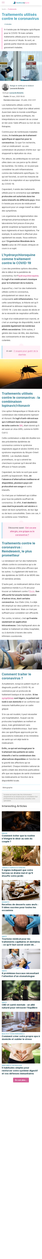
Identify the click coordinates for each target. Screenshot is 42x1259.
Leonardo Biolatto (17, 88)
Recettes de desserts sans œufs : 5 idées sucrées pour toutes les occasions (20, 907)
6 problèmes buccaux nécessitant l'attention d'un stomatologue (20, 975)
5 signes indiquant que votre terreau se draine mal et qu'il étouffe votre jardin (17, 873)
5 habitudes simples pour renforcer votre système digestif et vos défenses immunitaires (20, 1070)
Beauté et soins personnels (13, 1034)
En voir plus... (21, 1080)
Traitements (12, 9)
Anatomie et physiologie (12, 1065)
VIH (21, 425)
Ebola (31, 591)
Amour (4, 833)
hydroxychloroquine (28, 276)
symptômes (8, 698)
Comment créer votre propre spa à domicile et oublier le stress (21, 1038)
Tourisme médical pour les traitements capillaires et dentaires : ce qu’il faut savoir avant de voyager (21, 942)
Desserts (5, 902)
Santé (4, 9)
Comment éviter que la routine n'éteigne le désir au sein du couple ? (18, 838)
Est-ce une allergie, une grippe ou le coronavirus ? (23, 531)
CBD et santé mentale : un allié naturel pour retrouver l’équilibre (19, 1006)
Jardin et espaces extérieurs (13, 868)
